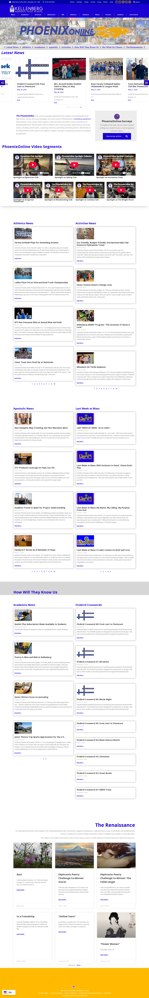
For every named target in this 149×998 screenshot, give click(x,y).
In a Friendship (25, 916)
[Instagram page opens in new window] (123, 2)
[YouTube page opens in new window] (129, 2)
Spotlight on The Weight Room (120, 200)
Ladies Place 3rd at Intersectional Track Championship (41, 282)
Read (5, 103)
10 (54, 384)
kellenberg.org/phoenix (82, 119)
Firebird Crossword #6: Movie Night (94, 699)
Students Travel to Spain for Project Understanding (40, 507)
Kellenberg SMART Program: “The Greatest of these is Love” (103, 325)
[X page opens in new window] (119, 2)
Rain (19, 874)
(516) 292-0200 (49, 2)
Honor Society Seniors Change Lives (94, 285)
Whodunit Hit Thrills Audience (91, 367)
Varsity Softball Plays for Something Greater (37, 242)
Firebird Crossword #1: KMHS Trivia (94, 789)
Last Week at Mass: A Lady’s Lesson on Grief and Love (103, 550)
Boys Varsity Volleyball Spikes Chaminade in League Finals (55, 85)
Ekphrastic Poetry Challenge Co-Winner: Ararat (71, 878)
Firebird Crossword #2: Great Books (94, 773)
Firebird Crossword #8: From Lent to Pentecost (100, 624)
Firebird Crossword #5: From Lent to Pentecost (100, 723)
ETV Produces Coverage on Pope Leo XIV (35, 467)
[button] (146, 82)
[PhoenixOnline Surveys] (117, 116)
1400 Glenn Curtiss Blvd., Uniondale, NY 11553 (26, 2)
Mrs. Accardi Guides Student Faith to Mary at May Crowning (17, 86)
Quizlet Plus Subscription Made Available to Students (40, 624)
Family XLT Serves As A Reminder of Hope (35, 550)
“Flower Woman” (110, 943)
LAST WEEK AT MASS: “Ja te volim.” (94, 427)
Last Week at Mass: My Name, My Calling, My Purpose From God (103, 508)
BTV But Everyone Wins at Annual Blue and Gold (38, 322)
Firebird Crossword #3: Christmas (93, 756)
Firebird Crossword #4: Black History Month (98, 740)
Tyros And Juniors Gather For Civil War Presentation (92, 85)
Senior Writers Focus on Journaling (31, 697)
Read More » (18, 258)
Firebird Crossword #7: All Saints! (93, 661)
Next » (79, 965)
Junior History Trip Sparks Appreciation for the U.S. (40, 737)
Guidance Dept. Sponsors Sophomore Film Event (127, 85)
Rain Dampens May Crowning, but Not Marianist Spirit (41, 427)
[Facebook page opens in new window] (116, 2)
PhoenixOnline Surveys (117, 121)
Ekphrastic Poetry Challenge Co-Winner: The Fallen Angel (115, 878)
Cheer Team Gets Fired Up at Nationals (34, 362)
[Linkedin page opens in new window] (126, 2)
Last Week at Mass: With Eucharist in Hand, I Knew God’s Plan (104, 466)
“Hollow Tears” (67, 916)
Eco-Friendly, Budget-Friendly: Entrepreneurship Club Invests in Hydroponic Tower (103, 243)
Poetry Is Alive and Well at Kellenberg (33, 657)
